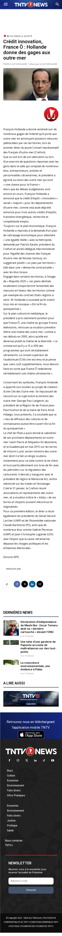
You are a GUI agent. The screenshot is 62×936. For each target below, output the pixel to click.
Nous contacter (13, 840)
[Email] (40, 584)
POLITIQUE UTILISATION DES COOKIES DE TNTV (31, 926)
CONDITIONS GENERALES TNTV (44, 922)
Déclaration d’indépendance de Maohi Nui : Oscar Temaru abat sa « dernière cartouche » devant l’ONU (39, 627)
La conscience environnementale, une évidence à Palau (35, 666)
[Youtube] (52, 760)
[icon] (5, 36)
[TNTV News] (31, 751)
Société (28, 36)
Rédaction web (13, 568)
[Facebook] (17, 584)
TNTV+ (9, 845)
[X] (24, 584)
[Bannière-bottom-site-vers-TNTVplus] (31, 705)
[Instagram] (18, 760)
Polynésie (15, 36)
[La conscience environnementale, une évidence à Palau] (11, 667)
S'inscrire (31, 889)
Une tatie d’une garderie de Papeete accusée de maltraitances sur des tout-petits (38, 646)
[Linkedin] (32, 584)
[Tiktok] (44, 760)
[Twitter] (26, 760)
